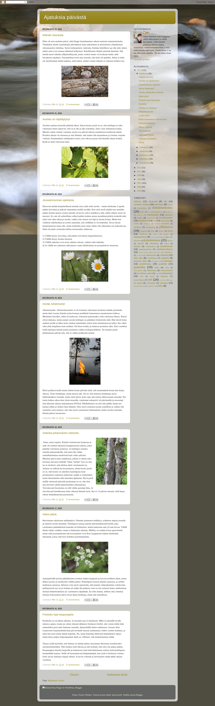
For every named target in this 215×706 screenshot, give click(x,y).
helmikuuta (144, 159)
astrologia (158, 204)
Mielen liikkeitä (145, 127)
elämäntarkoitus (162, 207)
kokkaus (153, 237)
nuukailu (164, 255)
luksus (166, 244)
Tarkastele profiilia (141, 59)
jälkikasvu (166, 227)
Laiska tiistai (144, 115)
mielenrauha (156, 252)
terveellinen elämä (144, 273)
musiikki (139, 255)
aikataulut (153, 201)
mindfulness (168, 252)
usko (171, 280)
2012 (139, 171)
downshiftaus (142, 208)
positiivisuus (145, 264)
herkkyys (140, 215)
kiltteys (155, 234)
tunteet (152, 276)
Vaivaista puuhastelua (147, 139)
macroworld (117, 695)
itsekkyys (147, 223)
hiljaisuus (169, 215)
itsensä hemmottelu (162, 224)
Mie (147, 33)
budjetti (170, 205)
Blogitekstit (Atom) (56, 680)
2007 (139, 183)
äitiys (160, 286)
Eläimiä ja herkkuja (147, 123)
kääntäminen (152, 240)
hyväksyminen (166, 217)
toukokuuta (144, 147)
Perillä (141, 142)
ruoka (167, 268)
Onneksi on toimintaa (147, 108)
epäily (142, 212)
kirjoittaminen (140, 237)
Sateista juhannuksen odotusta (61, 433)
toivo (141, 276)
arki (165, 201)
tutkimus (164, 276)
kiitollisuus (143, 234)
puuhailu (163, 264)
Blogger (139, 695)
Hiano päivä (49, 514)
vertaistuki (151, 283)
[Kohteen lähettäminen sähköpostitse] (85, 104)
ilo (154, 220)
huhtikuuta (144, 151)
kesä (152, 231)
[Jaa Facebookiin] (94, 104)
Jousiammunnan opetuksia (58, 200)
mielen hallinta (144, 252)
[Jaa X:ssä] (91, 104)
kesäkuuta (143, 74)
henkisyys (169, 212)
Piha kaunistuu (145, 131)
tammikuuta (144, 163)
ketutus (161, 231)
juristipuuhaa (150, 227)
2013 (139, 168)
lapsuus (170, 241)
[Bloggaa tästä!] (88, 104)
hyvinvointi (151, 218)
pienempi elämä (140, 261)
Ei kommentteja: (73, 104)
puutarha (139, 267)
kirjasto (166, 234)
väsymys (164, 283)
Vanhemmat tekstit (117, 674)
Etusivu (74, 674)
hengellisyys (158, 212)
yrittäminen (151, 286)
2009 (139, 175)
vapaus (139, 283)
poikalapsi (168, 261)
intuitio (136, 224)
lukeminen (154, 243)
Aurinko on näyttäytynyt (56, 119)
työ (150, 279)
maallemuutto (166, 246)
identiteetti (143, 220)
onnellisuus (152, 258)
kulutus (162, 237)
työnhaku (163, 280)
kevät (170, 231)
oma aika (138, 258)
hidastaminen (153, 214)
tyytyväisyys (139, 280)
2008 (139, 179)
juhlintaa (137, 227)
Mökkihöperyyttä (146, 112)
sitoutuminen (138, 270)
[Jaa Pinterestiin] (97, 104)
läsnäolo (137, 246)
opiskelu (165, 258)
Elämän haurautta (53, 35)
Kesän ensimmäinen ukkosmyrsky (153, 119)
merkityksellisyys (165, 249)
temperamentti (167, 270)
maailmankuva (151, 246)
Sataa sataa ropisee (146, 135)
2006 (139, 187)
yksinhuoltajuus (139, 286)
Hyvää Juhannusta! (54, 303)
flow (149, 212)
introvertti (165, 221)
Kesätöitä (142, 104)
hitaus (139, 218)
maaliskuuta (144, 155)
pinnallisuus (156, 261)
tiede (157, 273)
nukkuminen (151, 255)
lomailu (140, 243)
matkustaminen (145, 249)
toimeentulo (167, 273)
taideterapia (151, 270)
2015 (139, 70)
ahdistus (137, 201)
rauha (156, 267)
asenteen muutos (141, 204)
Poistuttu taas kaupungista (58, 614)
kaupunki (143, 231)
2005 (139, 191)
